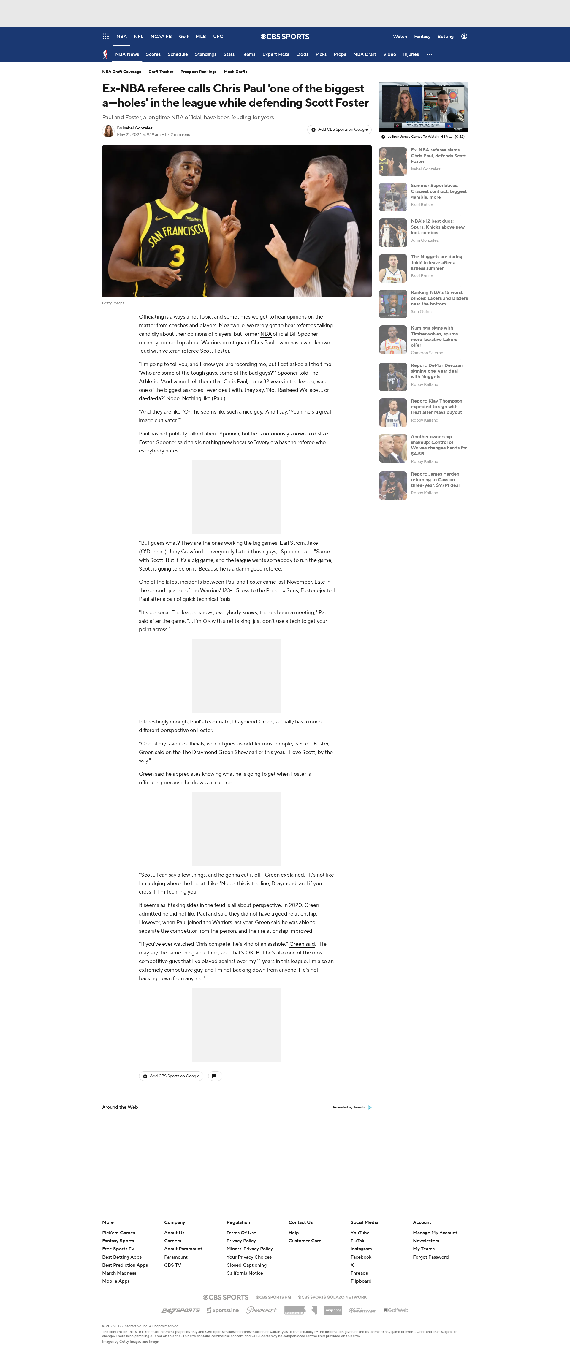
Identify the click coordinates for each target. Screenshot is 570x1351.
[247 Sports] (181, 1309)
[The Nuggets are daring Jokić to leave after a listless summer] (393, 268)
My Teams (424, 1249)
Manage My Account (435, 1233)
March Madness (119, 1273)
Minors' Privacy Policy (250, 1249)
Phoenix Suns (282, 590)
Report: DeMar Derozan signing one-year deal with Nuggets (437, 371)
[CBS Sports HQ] (273, 1297)
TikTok (357, 1241)
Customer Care (305, 1241)
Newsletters (426, 1241)
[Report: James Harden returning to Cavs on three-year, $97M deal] (393, 485)
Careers (172, 1241)
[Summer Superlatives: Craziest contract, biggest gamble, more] (393, 197)
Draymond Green (252, 721)
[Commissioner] (300, 1308)
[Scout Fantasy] (362, 1310)
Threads (359, 1273)
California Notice (245, 1268)
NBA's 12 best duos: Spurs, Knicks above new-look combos (439, 226)
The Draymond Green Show (215, 752)
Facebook (361, 1257)
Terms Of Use (241, 1233)
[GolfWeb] (396, 1310)
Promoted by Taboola (349, 1107)
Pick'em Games (118, 1233)
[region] (423, 107)
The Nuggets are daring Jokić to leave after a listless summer (437, 262)
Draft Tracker (160, 72)
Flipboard (361, 1281)
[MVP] (333, 1308)
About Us (174, 1233)
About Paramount (183, 1249)
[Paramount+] (261, 1309)
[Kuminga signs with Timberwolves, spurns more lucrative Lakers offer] (393, 339)
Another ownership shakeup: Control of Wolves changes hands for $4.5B (439, 445)
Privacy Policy (241, 1241)
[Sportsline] (223, 1309)
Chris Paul (262, 342)
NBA (266, 334)
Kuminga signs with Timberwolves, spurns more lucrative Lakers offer (434, 336)
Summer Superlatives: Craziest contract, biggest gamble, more (439, 191)
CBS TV (172, 1265)
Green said (302, 944)
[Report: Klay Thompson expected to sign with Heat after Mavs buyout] (393, 412)
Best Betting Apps (122, 1257)
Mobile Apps (116, 1281)
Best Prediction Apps (125, 1265)
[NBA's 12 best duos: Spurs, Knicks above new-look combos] (393, 232)
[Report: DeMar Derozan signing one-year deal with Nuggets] (393, 377)
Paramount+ (177, 1257)
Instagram (361, 1249)
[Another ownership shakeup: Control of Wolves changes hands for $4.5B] (393, 448)
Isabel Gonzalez (138, 128)
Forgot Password (431, 1257)
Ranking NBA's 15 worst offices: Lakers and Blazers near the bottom (439, 298)
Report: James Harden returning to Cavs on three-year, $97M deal (435, 479)
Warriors (211, 342)
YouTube (360, 1233)
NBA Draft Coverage (121, 72)
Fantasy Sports (118, 1241)
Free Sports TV (118, 1249)
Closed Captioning (247, 1260)
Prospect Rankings (198, 72)
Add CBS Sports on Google (343, 129)
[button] (429, 54)
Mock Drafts (236, 72)
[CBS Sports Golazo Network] (332, 1297)
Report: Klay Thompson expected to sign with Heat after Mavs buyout (436, 406)
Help (294, 1233)
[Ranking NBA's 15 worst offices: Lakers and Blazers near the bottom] (393, 304)
